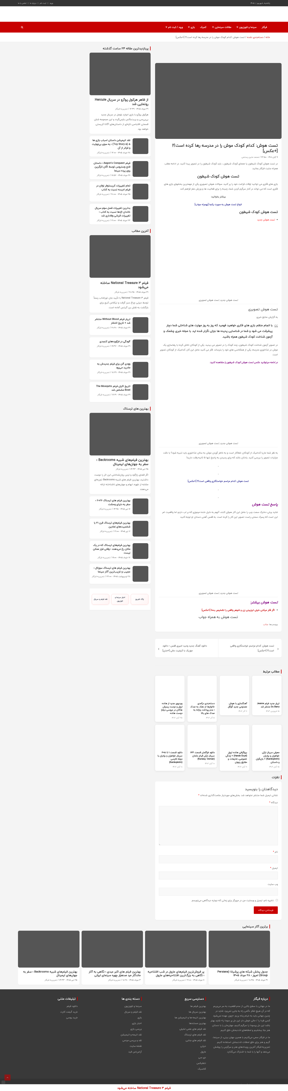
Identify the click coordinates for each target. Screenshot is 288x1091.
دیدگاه (273, 802)
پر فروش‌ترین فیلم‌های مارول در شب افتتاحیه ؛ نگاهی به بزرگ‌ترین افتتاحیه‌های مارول (176, 973)
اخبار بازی (137, 1023)
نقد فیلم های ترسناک (195, 1035)
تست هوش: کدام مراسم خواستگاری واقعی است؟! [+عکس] (218, 481)
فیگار (264, 27)
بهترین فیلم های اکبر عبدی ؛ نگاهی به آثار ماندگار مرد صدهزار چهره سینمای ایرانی (115, 973)
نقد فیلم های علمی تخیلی (192, 1029)
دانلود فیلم (72, 1006)
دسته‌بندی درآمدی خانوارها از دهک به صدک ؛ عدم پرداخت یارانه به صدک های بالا (202, 708)
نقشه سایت (136, 1046)
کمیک (203, 27)
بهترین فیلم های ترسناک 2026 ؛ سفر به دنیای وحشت (112, 502)
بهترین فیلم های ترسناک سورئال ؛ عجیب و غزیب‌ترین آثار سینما (112, 570)
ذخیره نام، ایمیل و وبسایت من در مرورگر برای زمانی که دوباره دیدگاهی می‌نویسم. (232, 900)
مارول (203, 1052)
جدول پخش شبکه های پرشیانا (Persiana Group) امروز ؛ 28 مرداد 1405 (242, 973)
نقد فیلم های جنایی (196, 1040)
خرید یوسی (72, 1017)
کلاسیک (202, 1069)
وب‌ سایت (273, 884)
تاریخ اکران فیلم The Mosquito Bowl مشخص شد (113, 388)
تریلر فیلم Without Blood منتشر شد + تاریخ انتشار (112, 321)
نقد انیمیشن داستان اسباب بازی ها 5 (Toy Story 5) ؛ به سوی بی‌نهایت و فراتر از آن (111, 144)
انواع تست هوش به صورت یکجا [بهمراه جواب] (218, 204)
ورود (51, 3)
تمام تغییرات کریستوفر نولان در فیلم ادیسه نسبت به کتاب (113, 187)
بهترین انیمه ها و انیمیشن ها (190, 1017)
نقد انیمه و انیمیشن (131, 1035)
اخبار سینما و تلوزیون (120, 599)
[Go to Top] (7, 1078)
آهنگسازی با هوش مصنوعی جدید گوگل (237, 705)
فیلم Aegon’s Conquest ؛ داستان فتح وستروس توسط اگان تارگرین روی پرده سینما (112, 167)
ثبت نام (43, 3)
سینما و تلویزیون (247, 27)
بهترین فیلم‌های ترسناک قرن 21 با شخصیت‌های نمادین (112, 525)
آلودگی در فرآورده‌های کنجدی (115, 341)
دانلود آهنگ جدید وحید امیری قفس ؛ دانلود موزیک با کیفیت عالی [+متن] (185, 648)
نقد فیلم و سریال (100, 599)
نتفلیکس (201, 1063)
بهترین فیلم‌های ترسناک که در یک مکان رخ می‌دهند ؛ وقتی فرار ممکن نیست (111, 549)
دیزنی (203, 1046)
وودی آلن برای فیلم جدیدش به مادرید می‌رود (113, 366)
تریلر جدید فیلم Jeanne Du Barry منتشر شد (268, 705)
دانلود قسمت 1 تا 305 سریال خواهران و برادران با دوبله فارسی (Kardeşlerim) (170, 757)
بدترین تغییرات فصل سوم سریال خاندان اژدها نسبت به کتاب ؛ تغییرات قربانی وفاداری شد (112, 212)
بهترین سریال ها (197, 1012)
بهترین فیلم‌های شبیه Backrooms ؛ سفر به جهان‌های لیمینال (122, 462)
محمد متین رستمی (250, 157)
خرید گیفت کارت (69, 1012)
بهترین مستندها (197, 1023)
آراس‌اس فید (135, 1052)
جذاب (265, 624)
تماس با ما (22, 3)
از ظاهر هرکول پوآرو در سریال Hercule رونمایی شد (121, 102)
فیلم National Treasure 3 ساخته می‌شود (124, 285)
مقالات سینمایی (223, 27)
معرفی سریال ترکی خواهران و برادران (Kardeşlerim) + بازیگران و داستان (267, 757)
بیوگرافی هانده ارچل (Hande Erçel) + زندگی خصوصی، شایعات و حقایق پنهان (236, 757)
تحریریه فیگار (121, 109)
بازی (193, 27)
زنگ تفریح (139, 599)
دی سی (202, 1057)
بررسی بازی (136, 1029)
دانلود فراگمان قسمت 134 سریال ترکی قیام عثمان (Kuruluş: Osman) (202, 755)
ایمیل (274, 868)
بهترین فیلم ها (198, 1006)
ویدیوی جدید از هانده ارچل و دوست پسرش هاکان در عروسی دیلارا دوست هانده (171, 708)
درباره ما (33, 3)
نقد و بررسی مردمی (132, 1040)
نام (275, 852)
